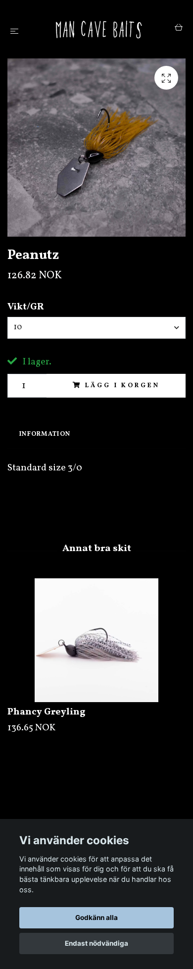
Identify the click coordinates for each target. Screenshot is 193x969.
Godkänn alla (96, 917)
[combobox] (96, 328)
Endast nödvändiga (96, 943)
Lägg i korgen (122, 385)
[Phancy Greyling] (96, 640)
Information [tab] (44, 434)
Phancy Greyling (46, 712)
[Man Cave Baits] (98, 29)
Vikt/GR (25, 307)
